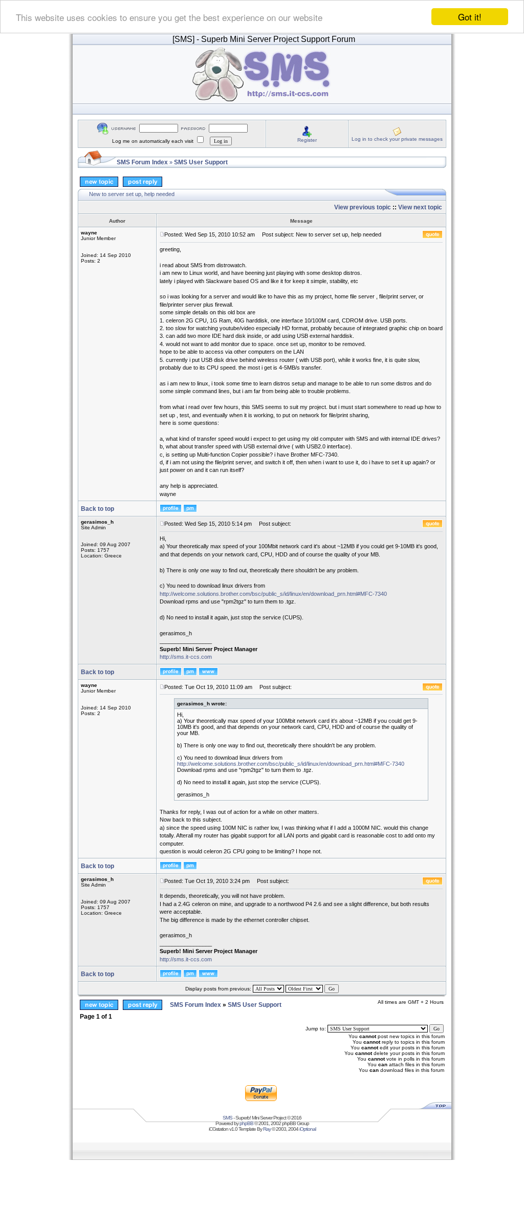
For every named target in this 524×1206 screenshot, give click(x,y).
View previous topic (362, 207)
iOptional (307, 1129)
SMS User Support (201, 162)
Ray (267, 1129)
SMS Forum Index (142, 162)
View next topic (420, 207)
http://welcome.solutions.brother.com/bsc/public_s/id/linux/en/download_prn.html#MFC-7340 (273, 594)
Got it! (470, 16)
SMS (227, 1118)
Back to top (97, 508)
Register (307, 140)
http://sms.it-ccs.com (186, 657)
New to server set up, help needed (131, 194)
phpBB (246, 1123)
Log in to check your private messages (397, 139)
